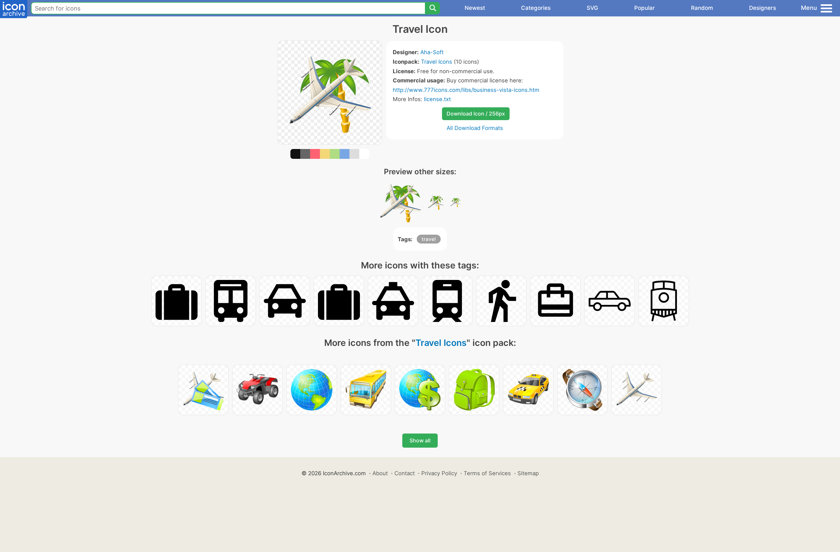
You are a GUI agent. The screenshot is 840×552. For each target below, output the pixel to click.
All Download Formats (475, 128)
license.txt (437, 99)
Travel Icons (436, 61)
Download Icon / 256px (476, 113)
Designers (762, 8)
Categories (536, 8)
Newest (475, 8)
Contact (404, 473)
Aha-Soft (432, 52)
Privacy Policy (439, 473)
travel (429, 239)
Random (702, 8)
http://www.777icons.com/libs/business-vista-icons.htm (466, 90)
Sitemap (528, 473)
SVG (592, 8)
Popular (644, 8)
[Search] (432, 8)
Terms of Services (487, 473)
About (380, 473)
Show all (420, 440)
